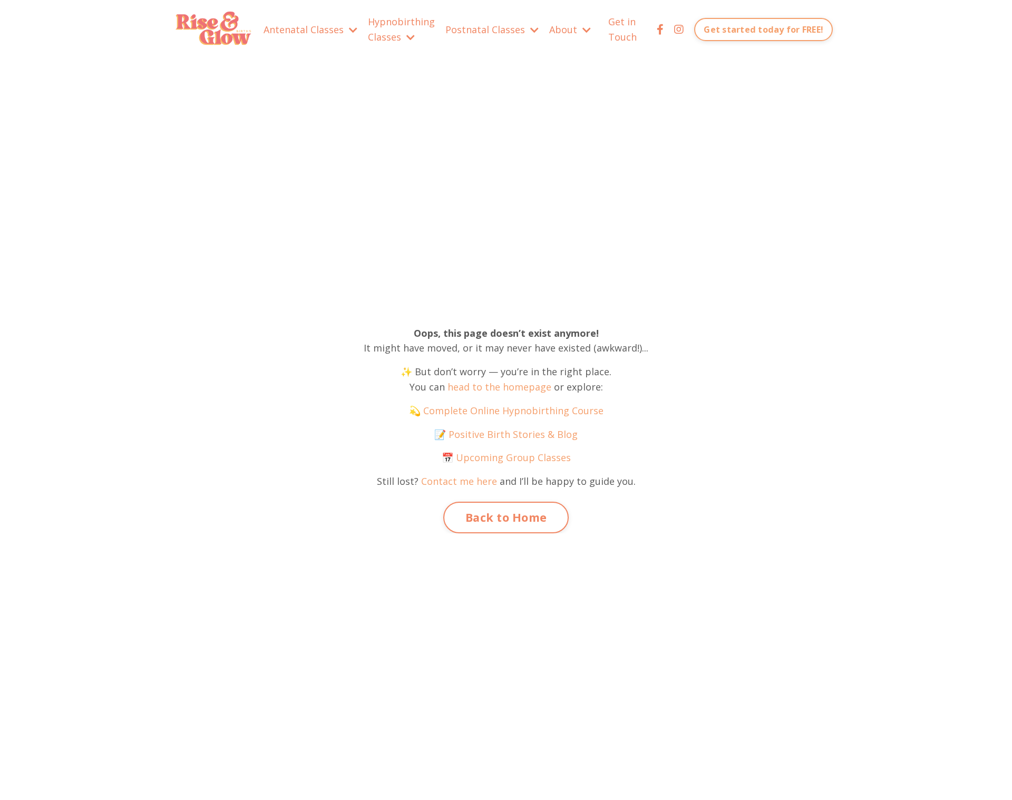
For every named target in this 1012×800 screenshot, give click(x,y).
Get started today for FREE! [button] (763, 29)
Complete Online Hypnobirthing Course (513, 410)
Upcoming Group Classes (513, 457)
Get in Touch (622, 29)
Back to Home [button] (506, 517)
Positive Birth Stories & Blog (512, 434)
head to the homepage (499, 387)
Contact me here (459, 481)
